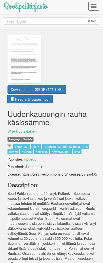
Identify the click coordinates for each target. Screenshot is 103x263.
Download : (19, 89)
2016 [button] (36, 146)
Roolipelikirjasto (25, 6)
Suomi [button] (13, 152)
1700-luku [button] (21, 146)
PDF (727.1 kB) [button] (50, 89)
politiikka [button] (42, 152)
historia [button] (27, 152)
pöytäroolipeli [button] (61, 152)
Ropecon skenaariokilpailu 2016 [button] (66, 146)
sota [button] (77, 152)
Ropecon (31, 159)
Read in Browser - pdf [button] (32, 99)
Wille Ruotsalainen (22, 131)
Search (91, 21)
